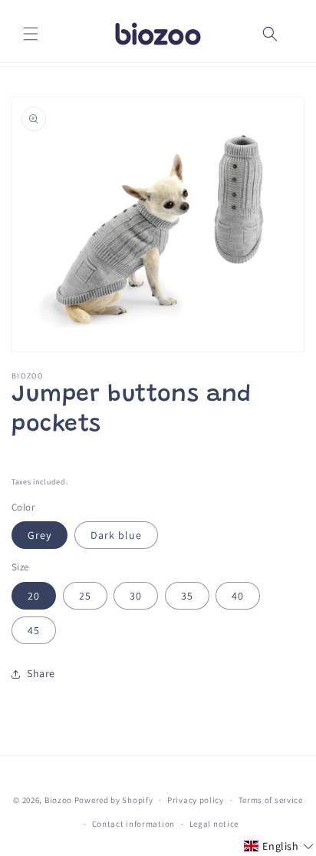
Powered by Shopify (113, 800)
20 (34, 596)
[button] (31, 34)
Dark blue (116, 535)
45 (34, 630)
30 (136, 596)
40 (238, 596)
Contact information (133, 823)
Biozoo (58, 800)
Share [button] (41, 673)
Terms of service (271, 800)
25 (85, 596)
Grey (39, 535)
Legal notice (214, 823)
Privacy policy (195, 800)
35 (187, 596)
